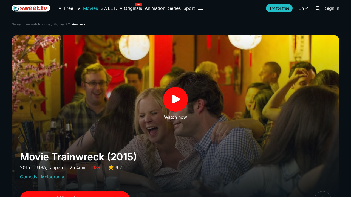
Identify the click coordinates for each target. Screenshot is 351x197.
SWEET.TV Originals (121, 8)
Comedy (28, 176)
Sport (189, 8)
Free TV (72, 8)
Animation (155, 8)
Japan (56, 167)
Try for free (279, 8)
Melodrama (52, 176)
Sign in (332, 8)
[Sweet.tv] (31, 8)
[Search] (318, 8)
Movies (90, 8)
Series (174, 8)
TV (58, 8)
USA (41, 167)
